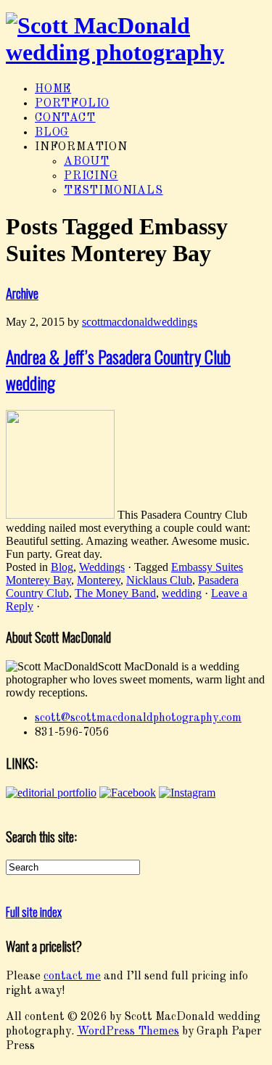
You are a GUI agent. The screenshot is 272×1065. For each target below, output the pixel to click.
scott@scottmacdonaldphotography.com (138, 718)
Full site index (34, 912)
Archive (22, 293)
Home (53, 89)
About (87, 162)
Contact (65, 118)
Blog (52, 133)
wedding (182, 593)
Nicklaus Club (159, 580)
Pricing (91, 176)
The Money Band (115, 593)
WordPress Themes (128, 1031)
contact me (72, 976)
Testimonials (113, 191)
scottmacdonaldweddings (139, 322)
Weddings (102, 567)
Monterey (98, 580)
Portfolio (72, 104)
